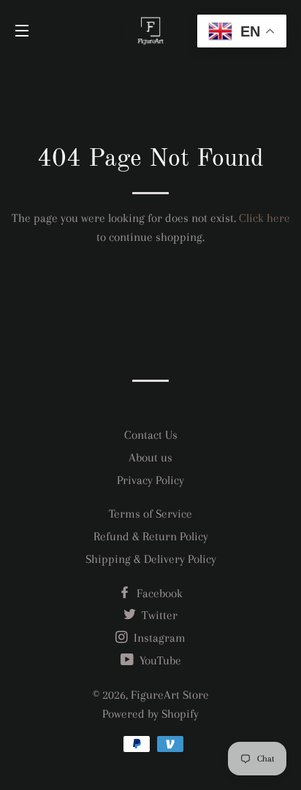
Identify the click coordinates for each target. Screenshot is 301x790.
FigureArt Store (170, 695)
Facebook (158, 593)
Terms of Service (150, 514)
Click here (264, 218)
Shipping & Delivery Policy (150, 559)
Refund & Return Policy (151, 536)
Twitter (158, 615)
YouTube (159, 660)
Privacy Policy (150, 480)
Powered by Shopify (150, 714)
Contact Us (151, 435)
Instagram (158, 638)
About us (150, 457)
